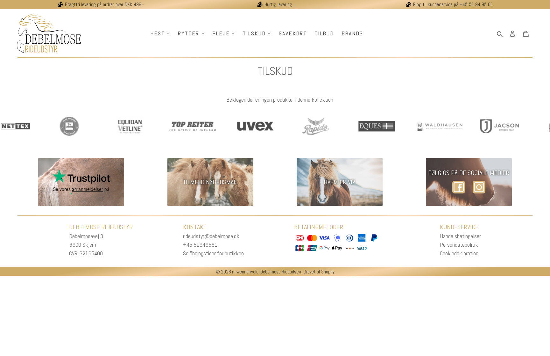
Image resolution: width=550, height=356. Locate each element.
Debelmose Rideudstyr (280, 272)
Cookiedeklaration (459, 253)
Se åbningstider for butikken (213, 253)
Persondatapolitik (459, 244)
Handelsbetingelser (460, 236)
